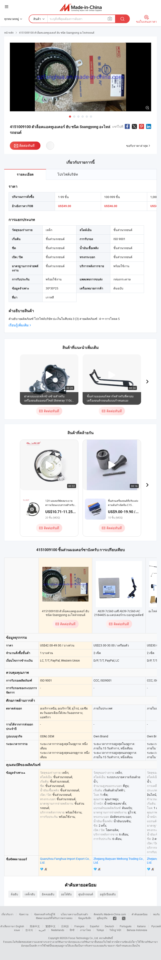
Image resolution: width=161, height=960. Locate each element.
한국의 (29, 930)
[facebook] (114, 918)
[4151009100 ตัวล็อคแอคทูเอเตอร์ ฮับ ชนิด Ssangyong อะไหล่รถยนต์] (65, 584)
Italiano (141, 926)
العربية (42, 930)
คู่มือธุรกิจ (102, 918)
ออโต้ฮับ (66, 894)
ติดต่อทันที (27, 145)
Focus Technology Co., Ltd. (83, 938)
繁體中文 (50, 926)
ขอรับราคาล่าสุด (137, 146)
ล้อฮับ (14, 894)
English (20, 926)
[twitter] (123, 918)
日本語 (65, 926)
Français (79, 926)
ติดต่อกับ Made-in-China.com (110, 914)
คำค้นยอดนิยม (140, 914)
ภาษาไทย (85, 930)
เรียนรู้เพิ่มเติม (19, 325)
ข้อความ (24, 914)
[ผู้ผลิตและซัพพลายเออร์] (81, 7)
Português (125, 926)
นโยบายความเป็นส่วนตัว (74, 914)
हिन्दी (72, 930)
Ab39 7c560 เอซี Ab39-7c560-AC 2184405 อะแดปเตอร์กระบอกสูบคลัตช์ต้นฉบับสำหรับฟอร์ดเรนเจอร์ (119, 615)
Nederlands (57, 930)
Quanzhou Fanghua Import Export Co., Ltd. (65, 860)
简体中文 (35, 926)
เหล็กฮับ (30, 894)
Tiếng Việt (115, 930)
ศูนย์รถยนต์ (85, 894)
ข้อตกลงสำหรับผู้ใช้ (44, 914)
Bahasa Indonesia (137, 930)
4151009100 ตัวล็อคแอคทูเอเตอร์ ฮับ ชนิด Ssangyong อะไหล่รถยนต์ (65, 613)
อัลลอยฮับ (48, 894)
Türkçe (100, 930)
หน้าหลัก (9, 32)
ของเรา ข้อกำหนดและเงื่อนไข (124, 945)
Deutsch (109, 926)
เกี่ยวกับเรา (7, 914)
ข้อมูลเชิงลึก (84, 918)
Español (94, 926)
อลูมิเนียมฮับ (108, 894)
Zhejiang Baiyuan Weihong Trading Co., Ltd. (118, 860)
